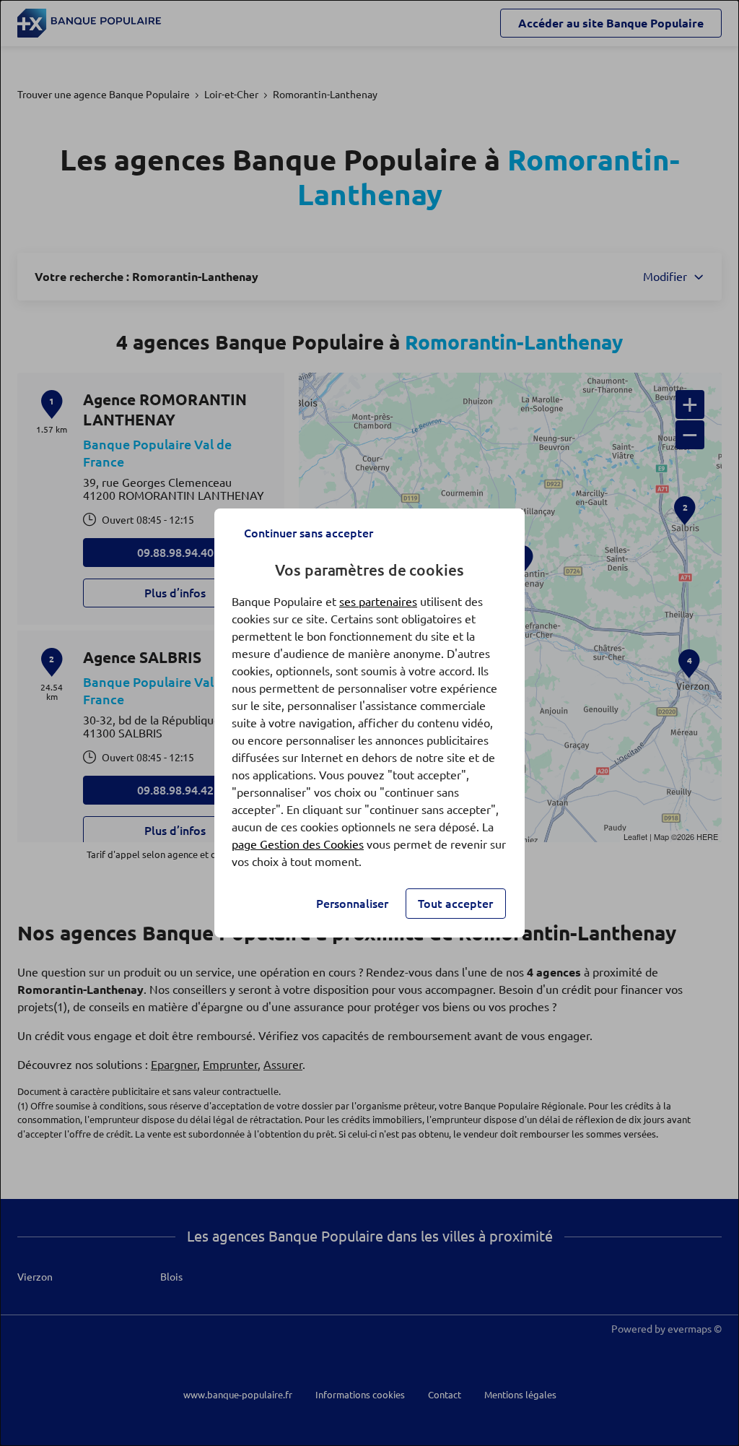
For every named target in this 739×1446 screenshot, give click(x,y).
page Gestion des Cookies (298, 844)
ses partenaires (378, 601)
